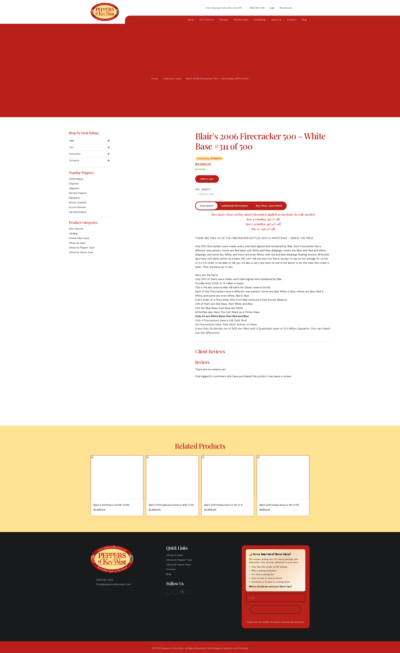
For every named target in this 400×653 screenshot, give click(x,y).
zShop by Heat (77, 243)
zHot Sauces (76, 228)
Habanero (74, 197)
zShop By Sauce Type (81, 252)
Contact (171, 569)
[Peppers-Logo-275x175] (105, 12)
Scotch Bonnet (77, 207)
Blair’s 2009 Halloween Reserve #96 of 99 (171, 505)
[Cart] (305, 8)
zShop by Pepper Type (82, 247)
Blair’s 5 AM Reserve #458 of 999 (111, 505)
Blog (168, 574)
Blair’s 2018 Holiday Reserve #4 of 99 (279, 505)
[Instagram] (175, 592)
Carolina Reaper (78, 212)
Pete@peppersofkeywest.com (113, 584)
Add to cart (207, 179)
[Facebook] (169, 592)
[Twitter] (182, 592)
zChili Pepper (76, 179)
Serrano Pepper (78, 193)
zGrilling (73, 233)
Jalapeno (74, 188)
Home (155, 78)
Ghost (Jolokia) (77, 202)
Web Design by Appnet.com (222, 648)
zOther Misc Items (79, 238)
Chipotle (73, 183)
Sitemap (243, 648)
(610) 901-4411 (104, 580)
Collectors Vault (172, 78)
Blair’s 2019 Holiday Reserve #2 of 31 (223, 505)
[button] (299, 8)
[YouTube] (189, 592)
